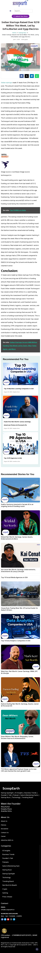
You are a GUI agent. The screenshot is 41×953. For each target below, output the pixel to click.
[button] (22, 76)
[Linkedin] (14, 919)
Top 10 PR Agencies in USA (13, 458)
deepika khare (16, 392)
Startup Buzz (22, 33)
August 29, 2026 (8, 428)
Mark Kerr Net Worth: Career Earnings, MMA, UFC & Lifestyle (19, 672)
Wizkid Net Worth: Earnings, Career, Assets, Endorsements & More (17, 538)
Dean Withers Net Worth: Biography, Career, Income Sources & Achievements (17, 737)
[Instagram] (11, 919)
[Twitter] (5, 919)
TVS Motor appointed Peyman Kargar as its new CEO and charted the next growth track (18, 770)
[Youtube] (8, 919)
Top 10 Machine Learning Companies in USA (19, 389)
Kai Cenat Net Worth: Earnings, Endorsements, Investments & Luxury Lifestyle (18, 570)
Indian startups (6, 82)
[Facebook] (2, 919)
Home (14, 33)
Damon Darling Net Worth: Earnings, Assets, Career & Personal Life (20, 705)
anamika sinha (16, 461)
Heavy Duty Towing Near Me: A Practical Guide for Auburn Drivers (19, 609)
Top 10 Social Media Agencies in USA (14, 577)
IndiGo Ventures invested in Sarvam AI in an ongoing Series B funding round (17, 505)
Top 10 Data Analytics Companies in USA (16, 641)
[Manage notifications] (37, 949)
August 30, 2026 (8, 392)
